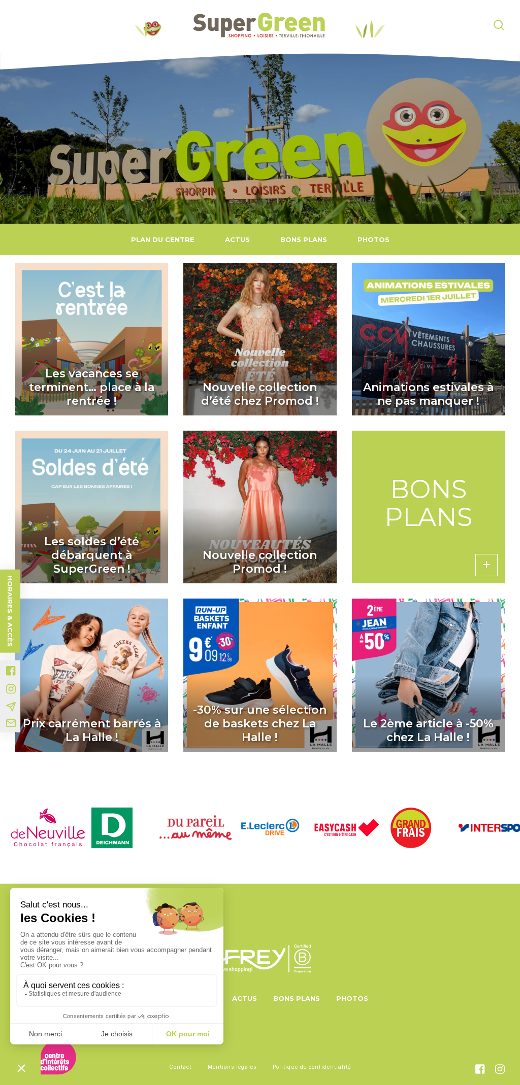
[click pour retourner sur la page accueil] (259, 25)
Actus (237, 239)
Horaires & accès (10, 611)
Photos (373, 239)
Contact (180, 1067)
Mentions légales (232, 1067)
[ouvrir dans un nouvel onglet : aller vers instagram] (11, 689)
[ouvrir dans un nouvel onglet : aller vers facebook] (11, 671)
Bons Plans (303, 239)
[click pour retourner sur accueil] (37, 828)
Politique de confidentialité (312, 1067)
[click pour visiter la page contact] (11, 723)
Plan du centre (162, 239)
